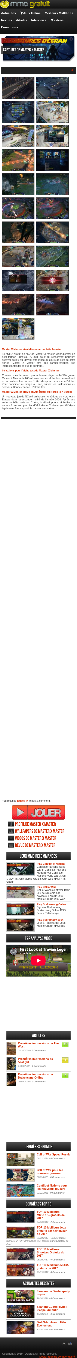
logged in (22, 800)
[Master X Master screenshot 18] (52, 290)
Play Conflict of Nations (51, 863)
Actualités (8, 13)
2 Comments (57, 1222)
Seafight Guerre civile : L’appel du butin (52, 1308)
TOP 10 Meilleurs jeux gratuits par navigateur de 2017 (52, 1231)
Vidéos (58, 20)
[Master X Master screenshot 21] (18, 338)
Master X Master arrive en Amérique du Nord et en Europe (37, 391)
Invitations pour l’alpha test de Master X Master (30, 370)
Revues (6, 20)
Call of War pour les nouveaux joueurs (50, 1171)
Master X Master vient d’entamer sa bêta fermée (31, 349)
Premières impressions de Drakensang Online (35, 1076)
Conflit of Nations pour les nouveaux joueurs (52, 1187)
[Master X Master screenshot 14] (52, 242)
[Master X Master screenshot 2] (52, 97)
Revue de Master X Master (35, 845)
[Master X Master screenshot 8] (52, 170)
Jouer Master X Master (38, 812)
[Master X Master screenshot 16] (52, 266)
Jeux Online (32, 13)
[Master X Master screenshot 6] (52, 146)
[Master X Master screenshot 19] (18, 314)
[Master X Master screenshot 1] (18, 97)
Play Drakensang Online (51, 904)
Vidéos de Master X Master (35, 838)
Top (70, 1343)
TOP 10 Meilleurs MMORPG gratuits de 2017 (51, 1215)
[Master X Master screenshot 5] (18, 146)
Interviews (38, 20)
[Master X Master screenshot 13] (18, 242)
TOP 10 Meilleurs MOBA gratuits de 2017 (53, 1266)
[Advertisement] (38, 602)
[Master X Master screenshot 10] (52, 194)
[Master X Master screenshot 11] (18, 218)
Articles (21, 20)
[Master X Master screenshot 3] (18, 122)
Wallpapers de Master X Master (39, 831)
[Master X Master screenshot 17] (18, 290)
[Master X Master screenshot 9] (18, 194)
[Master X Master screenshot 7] (18, 170)
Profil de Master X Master (35, 824)
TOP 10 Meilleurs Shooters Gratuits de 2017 (50, 1252)
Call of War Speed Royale (53, 1154)
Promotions (9, 27)
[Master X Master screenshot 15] (18, 266)
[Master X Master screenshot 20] (52, 314)
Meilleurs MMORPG (59, 13)
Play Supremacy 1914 (50, 919)
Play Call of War (46, 887)
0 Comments (39, 1050)
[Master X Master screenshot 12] (52, 218)
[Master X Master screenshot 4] (52, 122)
